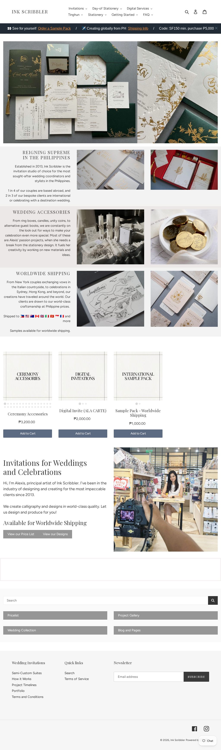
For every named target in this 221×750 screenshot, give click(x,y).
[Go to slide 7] (23, 404)
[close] (216, 28)
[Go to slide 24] (26, 407)
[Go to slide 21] (17, 407)
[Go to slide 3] (11, 404)
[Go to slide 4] (14, 404)
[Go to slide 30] (44, 407)
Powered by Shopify (197, 740)
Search (69, 673)
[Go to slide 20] (14, 407)
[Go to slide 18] (8, 407)
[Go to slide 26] (32, 407)
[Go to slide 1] (5, 403)
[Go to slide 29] (41, 407)
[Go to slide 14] (44, 404)
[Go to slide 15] (47, 404)
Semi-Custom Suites (27, 673)
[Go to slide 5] (17, 404)
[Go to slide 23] (23, 407)
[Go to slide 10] (32, 404)
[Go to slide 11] (35, 404)
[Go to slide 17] (5, 407)
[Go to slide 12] (38, 404)
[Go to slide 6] (20, 404)
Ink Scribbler (30, 11)
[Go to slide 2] (8, 404)
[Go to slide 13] (41, 404)
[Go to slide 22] (20, 407)
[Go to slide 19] (11, 407)
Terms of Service (77, 679)
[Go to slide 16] (50, 404)
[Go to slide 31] (47, 407)
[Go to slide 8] (26, 404)
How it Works (21, 679)
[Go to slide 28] (38, 407)
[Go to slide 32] (50, 407)
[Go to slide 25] (29, 407)
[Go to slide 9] (29, 404)
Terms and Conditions (27, 697)
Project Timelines (24, 685)
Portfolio (18, 691)
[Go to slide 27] (35, 407)
